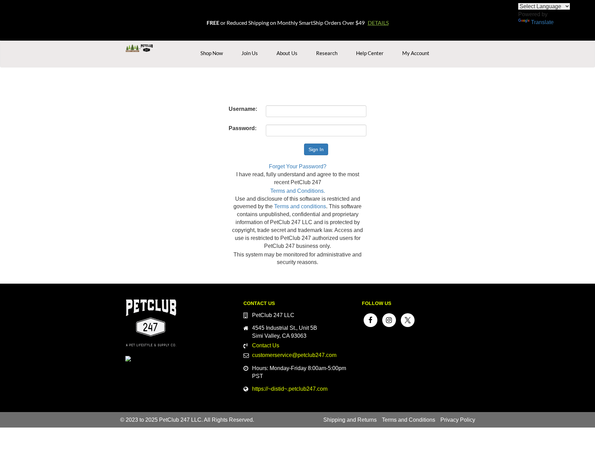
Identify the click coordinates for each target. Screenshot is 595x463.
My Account (415, 53)
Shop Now (211, 53)
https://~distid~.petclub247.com (289, 389)
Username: (243, 109)
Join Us (249, 53)
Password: (243, 128)
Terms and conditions (300, 206)
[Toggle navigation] (155, 48)
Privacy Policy (457, 420)
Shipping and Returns (350, 420)
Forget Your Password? (297, 166)
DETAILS (378, 22)
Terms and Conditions (408, 420)
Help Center (370, 53)
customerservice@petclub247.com (294, 355)
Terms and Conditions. (297, 191)
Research (326, 53)
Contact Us (265, 345)
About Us (287, 53)
